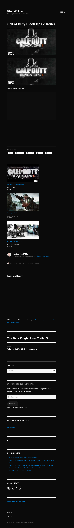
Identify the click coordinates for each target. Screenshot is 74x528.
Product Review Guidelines (16, 501)
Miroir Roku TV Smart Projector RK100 (23, 458)
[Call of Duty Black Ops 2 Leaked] (32, 173)
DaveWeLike (13, 263)
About (9, 517)
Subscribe (12, 404)
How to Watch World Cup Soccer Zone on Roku (25, 468)
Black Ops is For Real (12, 213)
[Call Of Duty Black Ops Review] (32, 230)
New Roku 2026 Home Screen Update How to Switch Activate (31, 465)
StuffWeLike (15, 11)
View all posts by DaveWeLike (42, 256)
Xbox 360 (36, 263)
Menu (62, 12)
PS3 (28, 263)
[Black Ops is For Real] (32, 202)
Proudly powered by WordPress (25, 522)
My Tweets (11, 427)
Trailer (31, 263)
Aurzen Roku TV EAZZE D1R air (20, 470)
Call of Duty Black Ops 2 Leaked (15, 184)
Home (9, 512)
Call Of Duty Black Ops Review (15, 241)
